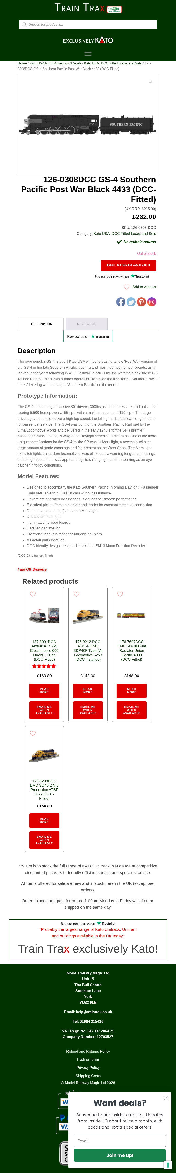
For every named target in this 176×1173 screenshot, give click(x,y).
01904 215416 (91, 1021)
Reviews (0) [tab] (86, 324)
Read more (44, 690)
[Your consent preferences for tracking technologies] (168, 1165)
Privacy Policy (88, 1068)
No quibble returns (140, 242)
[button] (150, 82)
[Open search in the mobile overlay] (88, 24)
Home (22, 63)
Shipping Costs (88, 1076)
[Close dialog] (166, 1098)
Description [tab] (41, 324)
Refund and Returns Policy (88, 1051)
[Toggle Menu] (88, 54)
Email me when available (128, 265)
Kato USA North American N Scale (55, 63)
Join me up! (120, 1155)
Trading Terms (88, 1059)
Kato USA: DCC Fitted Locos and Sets (113, 63)
